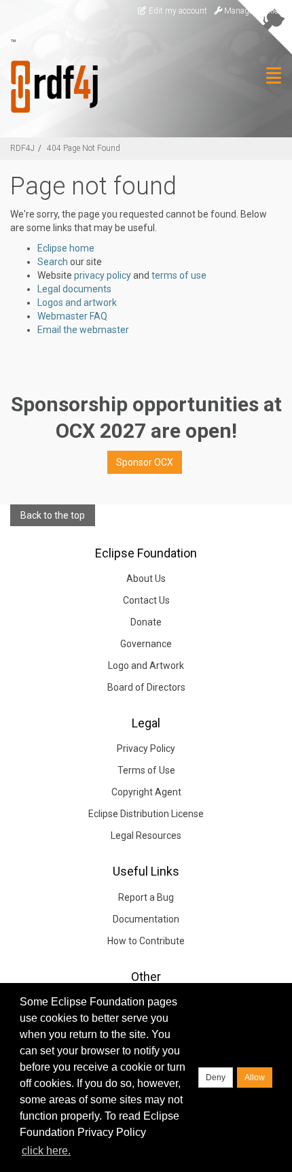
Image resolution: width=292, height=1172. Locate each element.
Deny (215, 1077)
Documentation (146, 919)
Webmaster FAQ (72, 316)
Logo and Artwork (146, 665)
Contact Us (146, 600)
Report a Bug (146, 897)
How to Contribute (146, 940)
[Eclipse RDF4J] (49, 87)
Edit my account (177, 11)
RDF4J (22, 148)
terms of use (178, 275)
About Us (146, 578)
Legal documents (74, 288)
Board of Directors (146, 687)
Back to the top (52, 515)
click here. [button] (46, 1150)
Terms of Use (146, 770)
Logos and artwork (77, 302)
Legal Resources (146, 835)
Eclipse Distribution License (146, 813)
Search (52, 261)
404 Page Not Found (83, 148)
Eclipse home (65, 248)
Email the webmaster (83, 329)
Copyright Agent (146, 792)
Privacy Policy (146, 748)
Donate (146, 622)
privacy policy (102, 275)
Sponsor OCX (144, 462)
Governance (146, 643)
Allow (254, 1077)
